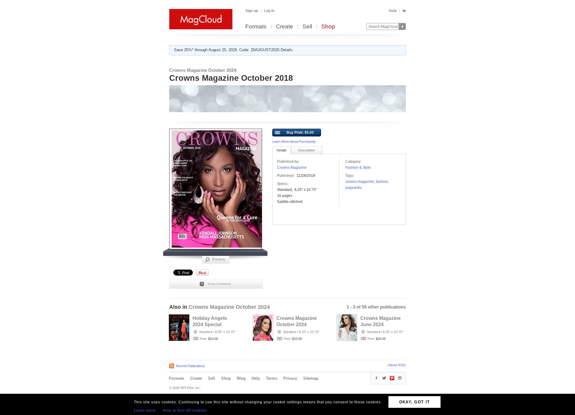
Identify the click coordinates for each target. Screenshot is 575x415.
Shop (328, 27)
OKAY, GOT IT (414, 402)
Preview (218, 259)
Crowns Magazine (292, 167)
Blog (241, 378)
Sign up (251, 11)
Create (284, 27)
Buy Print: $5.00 (300, 132)
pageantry (353, 188)
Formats (256, 27)
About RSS (397, 365)
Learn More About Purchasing (293, 141)
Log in (269, 11)
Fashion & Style (358, 167)
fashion (382, 182)
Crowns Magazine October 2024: (203, 70)
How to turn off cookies (185, 410)
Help (393, 11)
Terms (271, 378)
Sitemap (310, 378)
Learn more (145, 410)
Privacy (290, 378)
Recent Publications (190, 366)
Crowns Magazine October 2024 (229, 307)
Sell (307, 27)
